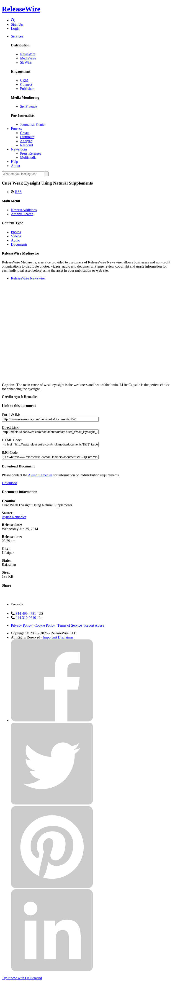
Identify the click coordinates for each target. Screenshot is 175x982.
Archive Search (22, 214)
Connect (26, 84)
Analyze (26, 141)
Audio (15, 240)
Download (9, 483)
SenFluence (28, 106)
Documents (19, 244)
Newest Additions (24, 210)
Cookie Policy (44, 625)
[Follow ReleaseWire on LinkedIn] (52, 970)
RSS (18, 192)
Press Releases (30, 153)
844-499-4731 (25, 613)
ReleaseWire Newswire (28, 278)
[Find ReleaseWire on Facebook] (52, 720)
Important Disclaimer (58, 637)
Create (24, 133)
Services (17, 36)
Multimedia (28, 157)
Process (16, 129)
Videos (16, 236)
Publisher (26, 89)
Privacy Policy (21, 625)
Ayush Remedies (40, 475)
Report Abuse (94, 625)
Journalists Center (33, 124)
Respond (26, 145)
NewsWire (27, 54)
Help (14, 162)
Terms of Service (69, 625)
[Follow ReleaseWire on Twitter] (52, 804)
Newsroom (19, 149)
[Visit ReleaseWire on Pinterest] (52, 887)
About (15, 166)
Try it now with (22, 978)
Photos (16, 232)
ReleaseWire (21, 9)
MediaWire (28, 58)
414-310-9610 (25, 618)
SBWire (25, 62)
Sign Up (17, 24)
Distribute (27, 137)
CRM (24, 80)
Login (15, 28)
